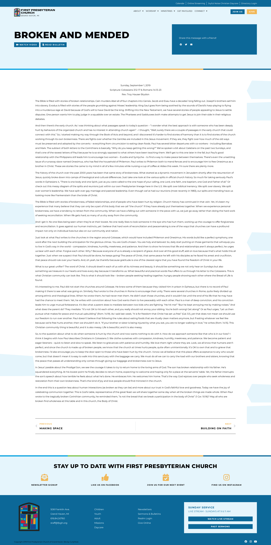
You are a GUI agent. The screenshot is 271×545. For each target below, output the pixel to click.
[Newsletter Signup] (44, 477)
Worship (151, 11)
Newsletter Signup (44, 485)
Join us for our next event (166, 485)
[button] (26, 44)
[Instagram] (250, 541)
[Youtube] (255, 541)
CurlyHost (74, 542)
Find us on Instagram (227, 485)
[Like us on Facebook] (105, 477)
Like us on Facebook (105, 485)
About (137, 11)
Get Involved (184, 11)
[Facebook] (246, 541)
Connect (200, 11)
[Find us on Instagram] (226, 477)
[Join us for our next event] (165, 477)
